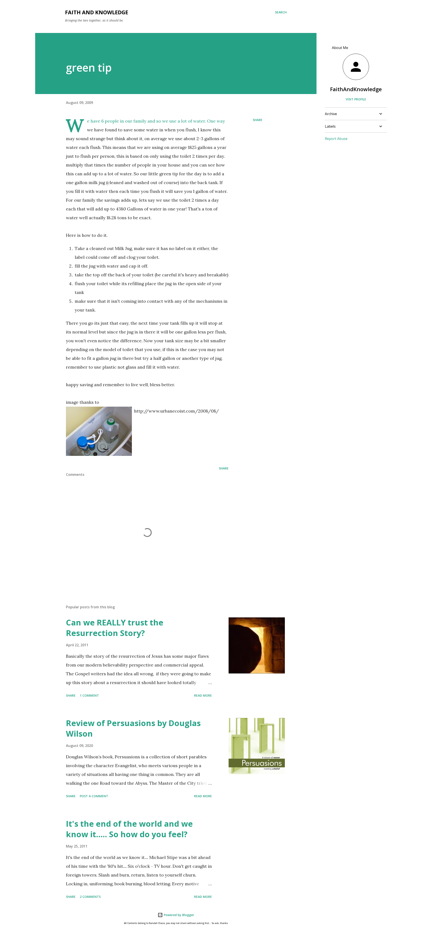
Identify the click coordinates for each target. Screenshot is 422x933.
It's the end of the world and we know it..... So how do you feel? (129, 829)
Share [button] (257, 120)
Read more (203, 695)
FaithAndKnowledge (356, 89)
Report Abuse (336, 138)
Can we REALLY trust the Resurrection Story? (114, 627)
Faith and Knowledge (96, 12)
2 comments (90, 897)
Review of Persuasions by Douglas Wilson (133, 728)
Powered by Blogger (178, 915)
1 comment (89, 695)
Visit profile (356, 99)
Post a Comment (94, 796)
